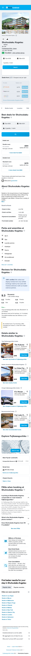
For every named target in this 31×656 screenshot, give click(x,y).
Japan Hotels (15, 646)
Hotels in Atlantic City (8, 612)
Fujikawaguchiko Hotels (8, 653)
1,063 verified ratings (18, 53)
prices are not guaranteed (12, 628)
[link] (15, 359)
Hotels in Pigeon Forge (8, 603)
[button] (3, 7)
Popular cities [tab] (7, 587)
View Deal (24, 355)
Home (8, 646)
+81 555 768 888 (7, 50)
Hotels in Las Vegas (8, 596)
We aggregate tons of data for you (13, 636)
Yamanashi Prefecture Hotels (13, 650)
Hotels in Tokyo (6, 619)
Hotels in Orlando (7, 605)
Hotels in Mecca (6, 598)
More (3, 201)
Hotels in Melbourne (8, 600)
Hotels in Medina (7, 607)
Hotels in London (7, 614)
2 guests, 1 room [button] (8, 63)
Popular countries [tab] (19, 587)
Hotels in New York (7, 610)
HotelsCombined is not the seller (12, 633)
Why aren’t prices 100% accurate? (13, 639)
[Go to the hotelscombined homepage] (12, 7)
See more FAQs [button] (15, 528)
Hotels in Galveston (8, 617)
